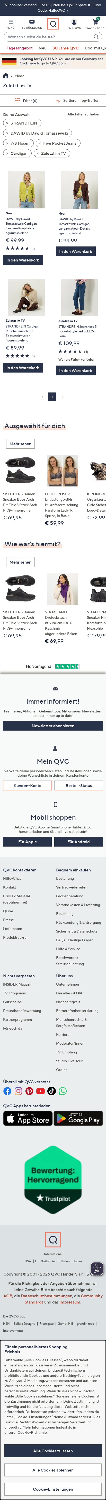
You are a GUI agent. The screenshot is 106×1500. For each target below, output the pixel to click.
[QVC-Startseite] (5, 76)
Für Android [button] (78, 841)
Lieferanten (12, 928)
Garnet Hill (65, 1324)
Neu (43, 47)
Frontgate (46, 1324)
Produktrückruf (15, 937)
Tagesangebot (20, 47)
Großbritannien (46, 1261)
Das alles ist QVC (70, 993)
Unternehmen (67, 984)
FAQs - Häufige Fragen (74, 940)
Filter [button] (30, 100)
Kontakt (9, 887)
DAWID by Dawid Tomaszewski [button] (39, 133)
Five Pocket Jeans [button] (59, 143)
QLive (8, 911)
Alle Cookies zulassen (53, 1450)
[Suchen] (97, 36)
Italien (65, 1261)
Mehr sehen (20, 443)
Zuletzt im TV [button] (53, 153)
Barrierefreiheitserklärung (77, 1010)
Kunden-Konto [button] (27, 785)
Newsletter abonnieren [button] (53, 725)
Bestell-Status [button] (79, 785)
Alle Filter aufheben (83, 114)
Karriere (62, 1034)
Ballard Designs (24, 1324)
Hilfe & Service (68, 948)
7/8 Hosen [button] (20, 143)
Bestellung (65, 878)
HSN (6, 1324)
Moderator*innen (70, 1043)
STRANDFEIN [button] (23, 123)
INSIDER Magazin (17, 984)
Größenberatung (69, 896)
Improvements (13, 1330)
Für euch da (12, 1028)
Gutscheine (12, 1002)
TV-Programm (14, 993)
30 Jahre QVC (65, 47)
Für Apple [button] (27, 841)
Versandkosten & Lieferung (78, 904)
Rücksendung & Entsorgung (78, 922)
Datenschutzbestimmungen (46, 1295)
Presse (8, 920)
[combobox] (48, 37)
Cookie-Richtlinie (32, 1432)
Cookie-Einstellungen (53, 1489)
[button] (10, 25)
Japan (78, 1261)
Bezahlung (65, 913)
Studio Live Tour (69, 1061)
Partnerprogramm (17, 1019)
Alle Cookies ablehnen (53, 1470)
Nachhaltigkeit (68, 1002)
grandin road (85, 1324)
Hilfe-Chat (12, 878)
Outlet (61, 1069)
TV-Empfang (66, 1052)
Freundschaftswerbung (22, 1010)
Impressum (69, 1302)
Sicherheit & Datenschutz (76, 931)
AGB (7, 1295)
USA (28, 1261)
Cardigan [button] (19, 153)
